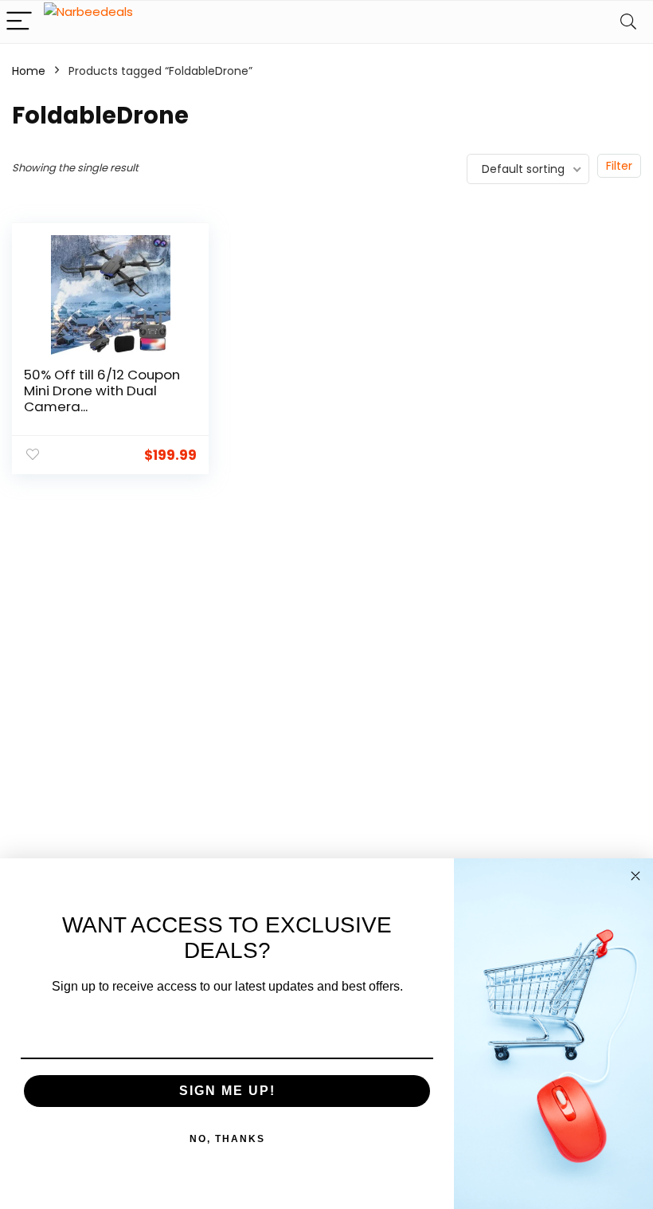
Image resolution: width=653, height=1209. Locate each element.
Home (28, 71)
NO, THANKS (227, 1138)
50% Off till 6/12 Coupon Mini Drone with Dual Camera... (102, 390)
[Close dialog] (635, 875)
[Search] (628, 22)
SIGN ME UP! (227, 1090)
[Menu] (19, 22)
